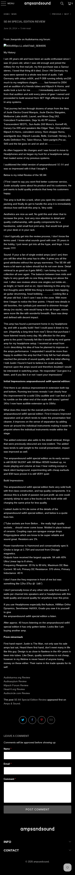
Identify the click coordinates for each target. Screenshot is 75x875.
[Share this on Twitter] (23, 720)
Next (66, 14)
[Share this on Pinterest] (42, 720)
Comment (10, 779)
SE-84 (60, 164)
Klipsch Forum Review (16, 685)
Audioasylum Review (15, 681)
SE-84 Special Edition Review (30, 699)
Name (7, 749)
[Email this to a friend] (51, 720)
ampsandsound (41, 861)
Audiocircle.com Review (17, 693)
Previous (56, 14)
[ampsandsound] (37, 3)
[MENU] (2, 3)
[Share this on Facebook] (32, 720)
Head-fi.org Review (14, 689)
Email (8, 764)
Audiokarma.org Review (17, 677)
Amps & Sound (12, 703)
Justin (7, 347)
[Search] (62, 3)
